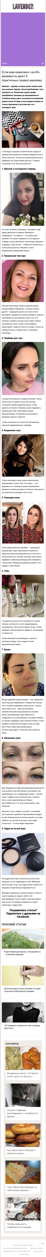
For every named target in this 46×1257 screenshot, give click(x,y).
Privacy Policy (38, 1251)
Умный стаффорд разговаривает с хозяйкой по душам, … (22, 1113)
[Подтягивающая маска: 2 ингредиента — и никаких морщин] (23, 939)
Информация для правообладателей (16, 1251)
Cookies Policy (24, 1254)
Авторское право (36, 1248)
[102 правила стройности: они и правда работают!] (23, 1012)
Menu (5, 63)
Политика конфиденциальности (15, 1248)
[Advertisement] (23, 37)
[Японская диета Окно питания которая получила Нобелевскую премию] (23, 975)
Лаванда (16, 1245)
